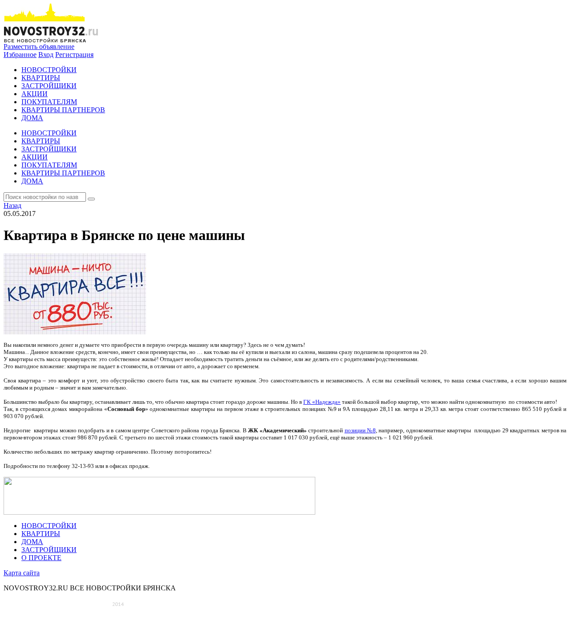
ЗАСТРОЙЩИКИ (49, 85)
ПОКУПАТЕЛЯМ (49, 102)
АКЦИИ (34, 94)
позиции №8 (360, 430)
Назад (12, 205)
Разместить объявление (39, 46)
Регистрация (74, 54)
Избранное (20, 54)
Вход (45, 54)
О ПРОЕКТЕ (41, 557)
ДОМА (32, 118)
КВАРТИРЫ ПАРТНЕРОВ (63, 110)
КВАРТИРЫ (40, 77)
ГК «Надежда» (322, 401)
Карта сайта (22, 573)
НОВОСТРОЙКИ (49, 69)
